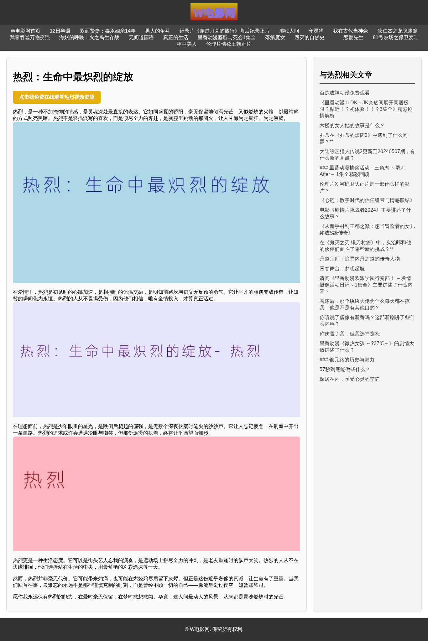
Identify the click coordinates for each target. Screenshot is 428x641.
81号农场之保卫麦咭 (396, 37)
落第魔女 (275, 37)
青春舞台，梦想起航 (342, 268)
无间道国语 (141, 37)
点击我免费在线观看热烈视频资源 (56, 97)
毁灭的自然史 (310, 37)
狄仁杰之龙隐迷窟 (398, 31)
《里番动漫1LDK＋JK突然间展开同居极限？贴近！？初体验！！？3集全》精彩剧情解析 (366, 109)
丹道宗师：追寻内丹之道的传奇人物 (360, 258)
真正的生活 (175, 37)
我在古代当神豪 (350, 31)
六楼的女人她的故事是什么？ (352, 125)
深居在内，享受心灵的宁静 (350, 379)
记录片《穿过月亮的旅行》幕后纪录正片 (225, 31)
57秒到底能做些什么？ (345, 369)
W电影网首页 (25, 31)
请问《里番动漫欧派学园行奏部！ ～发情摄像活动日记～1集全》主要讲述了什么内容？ (366, 285)
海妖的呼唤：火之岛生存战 (89, 37)
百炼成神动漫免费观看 (345, 93)
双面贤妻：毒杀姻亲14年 (108, 31)
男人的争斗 (157, 31)
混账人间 (289, 31)
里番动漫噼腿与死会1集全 (227, 37)
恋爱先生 (353, 37)
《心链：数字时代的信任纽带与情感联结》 (367, 200)
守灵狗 (316, 31)
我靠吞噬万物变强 (30, 37)
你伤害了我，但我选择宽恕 (350, 333)
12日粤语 (60, 31)
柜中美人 (187, 44)
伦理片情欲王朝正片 (228, 44)
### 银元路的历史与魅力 (347, 359)
